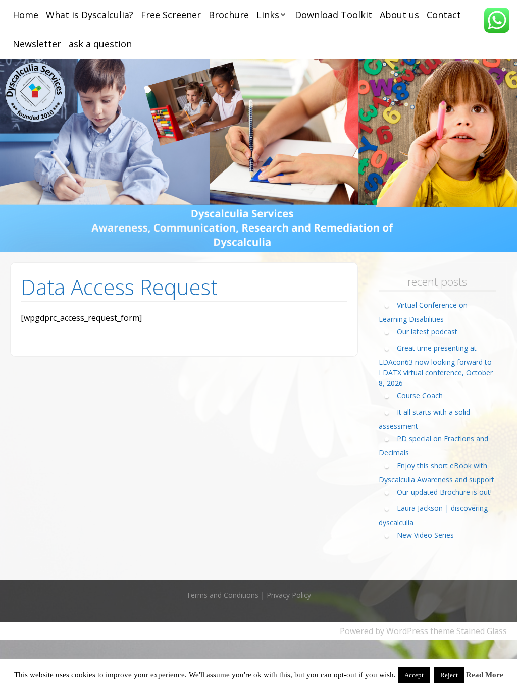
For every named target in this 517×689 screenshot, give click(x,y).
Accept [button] (414, 675)
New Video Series (425, 535)
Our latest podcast (427, 331)
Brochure (229, 15)
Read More (484, 675)
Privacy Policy (289, 595)
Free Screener (171, 15)
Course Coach (420, 395)
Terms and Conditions (222, 595)
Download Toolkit (333, 15)
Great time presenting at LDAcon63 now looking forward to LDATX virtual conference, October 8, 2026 (436, 365)
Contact (444, 15)
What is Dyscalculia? (89, 15)
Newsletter (37, 44)
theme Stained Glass (467, 631)
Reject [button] (449, 675)
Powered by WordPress (384, 631)
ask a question (100, 44)
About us (399, 15)
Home (25, 15)
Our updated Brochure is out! (444, 492)
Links (267, 15)
